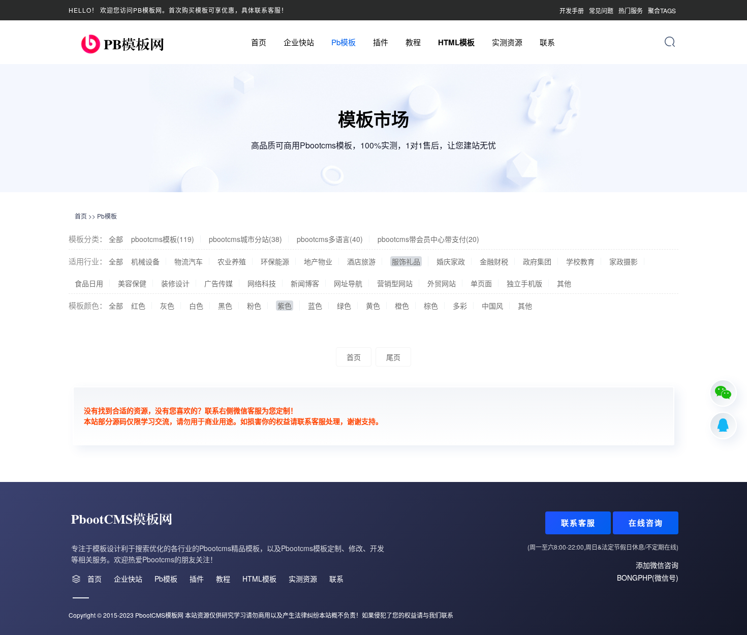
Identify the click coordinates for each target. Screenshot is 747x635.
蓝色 (315, 305)
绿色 (344, 305)
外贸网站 (441, 283)
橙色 (402, 305)
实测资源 (507, 42)
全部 (116, 239)
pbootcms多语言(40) (330, 239)
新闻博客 (305, 283)
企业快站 (299, 42)
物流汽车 (188, 261)
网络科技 (261, 283)
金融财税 (494, 261)
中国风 (492, 305)
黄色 (373, 305)
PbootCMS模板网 (159, 615)
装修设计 (175, 283)
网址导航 (348, 283)
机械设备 (145, 261)
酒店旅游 (361, 261)
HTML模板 (456, 42)
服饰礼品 (406, 261)
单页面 (481, 283)
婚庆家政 (451, 261)
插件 (380, 42)
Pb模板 (343, 42)
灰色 (167, 305)
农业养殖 (231, 261)
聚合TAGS (662, 10)
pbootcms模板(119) (162, 239)
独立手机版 (524, 283)
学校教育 (580, 261)
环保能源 (275, 261)
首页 (258, 42)
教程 (413, 42)
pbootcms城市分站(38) (245, 239)
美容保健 (132, 283)
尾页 (393, 357)
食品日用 (89, 283)
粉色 (254, 305)
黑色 (225, 305)
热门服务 (630, 10)
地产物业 (318, 261)
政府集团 (537, 261)
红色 (138, 305)
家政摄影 (623, 261)
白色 (196, 305)
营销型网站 (395, 283)
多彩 (460, 305)
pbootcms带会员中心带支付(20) (428, 239)
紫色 (284, 305)
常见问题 (601, 10)
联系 (547, 42)
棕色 (431, 305)
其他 (564, 283)
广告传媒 (218, 283)
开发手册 (571, 10)
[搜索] (670, 42)
